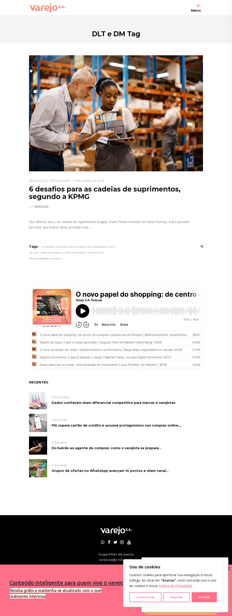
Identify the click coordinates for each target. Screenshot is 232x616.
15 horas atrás (61, 397)
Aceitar (204, 597)
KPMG (68, 253)
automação (48, 247)
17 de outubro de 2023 (88, 180)
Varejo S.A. (41, 206)
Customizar (145, 597)
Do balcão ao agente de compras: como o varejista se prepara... (106, 448)
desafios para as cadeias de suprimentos (82, 247)
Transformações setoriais (45, 258)
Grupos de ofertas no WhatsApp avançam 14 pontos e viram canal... (110, 471)
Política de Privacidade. (176, 586)
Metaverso (79, 253)
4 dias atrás (59, 465)
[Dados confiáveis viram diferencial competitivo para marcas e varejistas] (38, 400)
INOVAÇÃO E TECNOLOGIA (49, 180)
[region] (173, 583)
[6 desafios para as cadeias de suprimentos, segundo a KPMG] (116, 113)
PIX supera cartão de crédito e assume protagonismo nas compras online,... (117, 425)
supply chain (96, 253)
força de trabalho (51, 253)
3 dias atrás (59, 420)
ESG (36, 253)
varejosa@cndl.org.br (116, 560)
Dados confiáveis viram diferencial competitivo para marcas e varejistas (113, 403)
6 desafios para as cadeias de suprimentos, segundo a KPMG (105, 193)
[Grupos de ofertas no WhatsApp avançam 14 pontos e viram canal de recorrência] (38, 468)
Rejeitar (176, 597)
